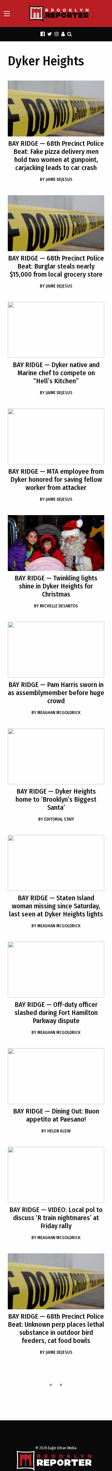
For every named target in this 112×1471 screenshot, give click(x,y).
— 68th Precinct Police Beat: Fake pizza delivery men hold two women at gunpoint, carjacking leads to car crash (56, 155)
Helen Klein (56, 1131)
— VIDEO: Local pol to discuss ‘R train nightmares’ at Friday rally (56, 1218)
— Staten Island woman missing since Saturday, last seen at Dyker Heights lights (56, 906)
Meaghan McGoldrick (56, 712)
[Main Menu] (7, 13)
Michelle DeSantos (56, 606)
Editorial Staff (56, 819)
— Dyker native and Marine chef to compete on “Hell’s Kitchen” (56, 373)
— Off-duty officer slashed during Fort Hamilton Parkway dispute (56, 1012)
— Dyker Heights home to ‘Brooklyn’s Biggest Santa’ (56, 799)
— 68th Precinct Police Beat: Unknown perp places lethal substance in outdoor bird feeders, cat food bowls (56, 1328)
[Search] (69, 34)
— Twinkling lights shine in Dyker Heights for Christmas (56, 586)
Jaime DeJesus (56, 179)
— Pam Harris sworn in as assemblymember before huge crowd (56, 692)
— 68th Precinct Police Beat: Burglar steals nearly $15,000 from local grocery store (56, 266)
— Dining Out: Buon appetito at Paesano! (56, 1115)
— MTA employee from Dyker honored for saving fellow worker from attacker (56, 479)
